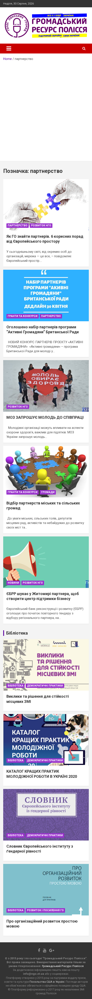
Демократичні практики (45, 685)
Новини (13, 582)
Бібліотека (15, 685)
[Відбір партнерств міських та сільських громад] (46, 471)
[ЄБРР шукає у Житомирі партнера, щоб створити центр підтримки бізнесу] (46, 562)
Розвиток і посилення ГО (45, 910)
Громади (48, 492)
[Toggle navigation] (8, 48)
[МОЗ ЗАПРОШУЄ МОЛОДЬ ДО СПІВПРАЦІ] (46, 386)
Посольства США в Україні (47, 981)
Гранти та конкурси (22, 316)
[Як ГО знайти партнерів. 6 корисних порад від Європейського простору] (46, 205)
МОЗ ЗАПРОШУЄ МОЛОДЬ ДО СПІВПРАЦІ (45, 417)
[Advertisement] (46, 109)
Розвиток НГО (41, 225)
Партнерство (17, 225)
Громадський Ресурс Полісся (63, 966)
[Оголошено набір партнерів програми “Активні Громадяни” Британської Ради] (46, 295)
